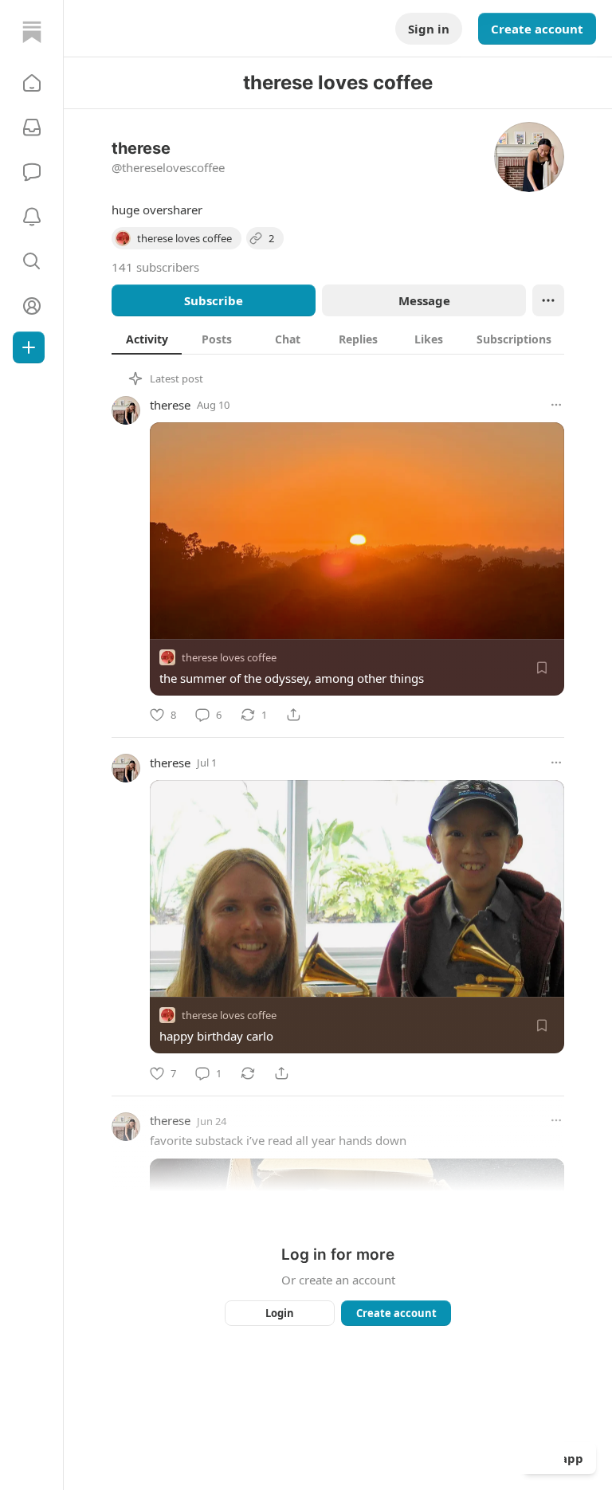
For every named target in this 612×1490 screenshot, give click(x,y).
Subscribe (213, 300)
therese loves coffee (229, 657)
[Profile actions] (548, 300)
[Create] (29, 347)
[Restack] (247, 1073)
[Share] (293, 714)
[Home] (32, 32)
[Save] (542, 667)
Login (279, 1313)
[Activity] (32, 217)
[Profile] (32, 306)
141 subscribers (155, 267)
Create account (537, 29)
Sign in (428, 29)
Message (424, 300)
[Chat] (32, 172)
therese (170, 405)
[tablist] (338, 339)
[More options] (556, 405)
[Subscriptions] (32, 127)
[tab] (147, 339)
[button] (32, 83)
